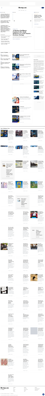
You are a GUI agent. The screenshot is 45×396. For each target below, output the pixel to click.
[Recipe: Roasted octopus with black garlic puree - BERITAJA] (4, 303)
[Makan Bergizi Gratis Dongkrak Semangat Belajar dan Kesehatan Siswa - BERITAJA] (19, 330)
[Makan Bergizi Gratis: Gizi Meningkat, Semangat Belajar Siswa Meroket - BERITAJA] (4, 330)
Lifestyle (8, 393)
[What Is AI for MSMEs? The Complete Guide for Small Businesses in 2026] (33, 149)
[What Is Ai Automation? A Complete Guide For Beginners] (36, 77)
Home (19, 10)
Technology (5, 393)
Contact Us (14, 389)
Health (7, 393)
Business (3, 393)
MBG (21, 10)
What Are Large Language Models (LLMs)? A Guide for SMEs (5, 39)
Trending (23, 10)
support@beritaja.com (37, 389)
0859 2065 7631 (36, 390)
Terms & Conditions (26, 389)
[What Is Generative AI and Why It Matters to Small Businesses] (15, 67)
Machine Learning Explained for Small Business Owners (38, 16)
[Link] (3, 166)
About (13, 388)
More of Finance (8, 176)
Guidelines (14, 391)
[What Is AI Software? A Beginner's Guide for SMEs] (15, 76)
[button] (14, 21)
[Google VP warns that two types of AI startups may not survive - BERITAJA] (4, 316)
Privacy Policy (25, 388)
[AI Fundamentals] (15, 109)
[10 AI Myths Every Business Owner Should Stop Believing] (15, 119)
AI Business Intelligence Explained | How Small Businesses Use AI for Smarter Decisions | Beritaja (22, 32)
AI (25, 10)
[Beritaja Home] (22, 8)
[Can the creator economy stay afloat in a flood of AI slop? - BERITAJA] (19, 290)
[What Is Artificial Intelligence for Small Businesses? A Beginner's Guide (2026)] (19, 149)
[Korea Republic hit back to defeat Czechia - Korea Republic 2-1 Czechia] (33, 214)
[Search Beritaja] (40, 7)
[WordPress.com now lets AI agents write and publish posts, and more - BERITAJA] (19, 277)
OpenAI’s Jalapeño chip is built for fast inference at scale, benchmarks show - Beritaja (5, 21)
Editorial (14, 390)
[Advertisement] (22, 3)
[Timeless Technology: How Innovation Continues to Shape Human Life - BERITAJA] (4, 277)
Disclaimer (25, 390)
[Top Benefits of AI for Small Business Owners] (4, 149)
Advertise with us (11, 393)
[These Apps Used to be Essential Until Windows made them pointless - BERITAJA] (4, 377)
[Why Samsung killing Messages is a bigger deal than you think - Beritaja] (33, 262)
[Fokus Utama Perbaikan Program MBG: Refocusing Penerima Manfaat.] (33, 246)
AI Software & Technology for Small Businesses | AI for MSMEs (5, 43)
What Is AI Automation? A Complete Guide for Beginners (5, 37)
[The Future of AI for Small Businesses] (15, 99)
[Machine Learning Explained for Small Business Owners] (15, 57)
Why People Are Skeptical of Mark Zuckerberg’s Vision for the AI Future (5, 41)
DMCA (24, 391)
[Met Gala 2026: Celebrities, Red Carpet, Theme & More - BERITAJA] (4, 262)
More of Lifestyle (22, 206)
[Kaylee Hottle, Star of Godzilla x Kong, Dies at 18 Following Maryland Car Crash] (33, 198)
